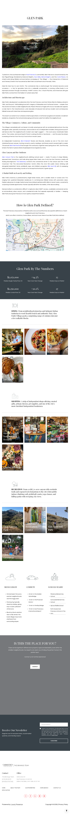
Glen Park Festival (15, 145)
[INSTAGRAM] (25, 796)
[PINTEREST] (39, 796)
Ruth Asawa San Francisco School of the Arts (58, 611)
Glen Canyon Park (8, 157)
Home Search (44, 787)
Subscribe (54, 740)
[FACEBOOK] (30, 796)
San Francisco (31, 74)
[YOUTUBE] (44, 796)
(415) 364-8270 (6, 779)
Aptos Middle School (57, 605)
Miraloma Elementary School (57, 595)
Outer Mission (61, 77)
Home (3, 787)
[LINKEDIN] (35, 796)
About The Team (15, 787)
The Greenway (21, 161)
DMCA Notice (6, 790)
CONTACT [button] (35, 666)
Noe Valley (37, 77)
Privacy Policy (54, 735)
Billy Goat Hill (52, 166)
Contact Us (57, 787)
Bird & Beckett (26, 141)
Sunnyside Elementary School (57, 601)
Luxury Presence (17, 804)
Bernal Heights (46, 77)
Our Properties (30, 787)
